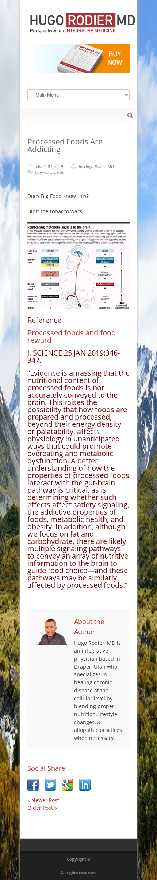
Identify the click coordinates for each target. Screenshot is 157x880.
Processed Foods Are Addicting (65, 145)
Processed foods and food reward (71, 336)
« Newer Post (43, 800)
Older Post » (42, 807)
